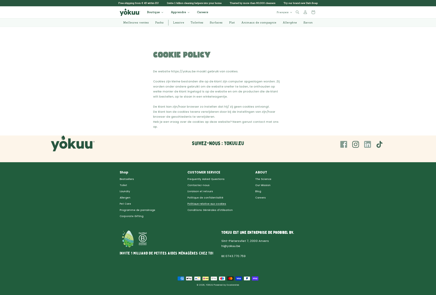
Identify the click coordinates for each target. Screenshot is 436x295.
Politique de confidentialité (205, 197)
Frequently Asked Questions (206, 179)
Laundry (125, 191)
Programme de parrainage (137, 210)
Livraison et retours (200, 191)
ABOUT (261, 172)
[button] (155, 12)
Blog (258, 191)
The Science (263, 179)
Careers (260, 197)
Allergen (125, 197)
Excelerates (233, 285)
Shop (124, 172)
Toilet (123, 185)
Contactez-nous (199, 185)
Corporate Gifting (132, 216)
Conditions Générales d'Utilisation (210, 210)
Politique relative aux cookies (207, 203)
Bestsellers (127, 179)
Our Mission (263, 185)
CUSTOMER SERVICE (204, 172)
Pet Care (125, 203)
